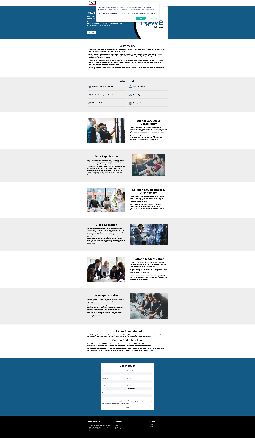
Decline (151, 18)
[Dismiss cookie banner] (156, 5)
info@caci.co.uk (122, 401)
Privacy (116, 427)
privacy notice (125, 403)
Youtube (151, 426)
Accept (140, 18)
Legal (116, 425)
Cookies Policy (118, 428)
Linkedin (151, 424)
